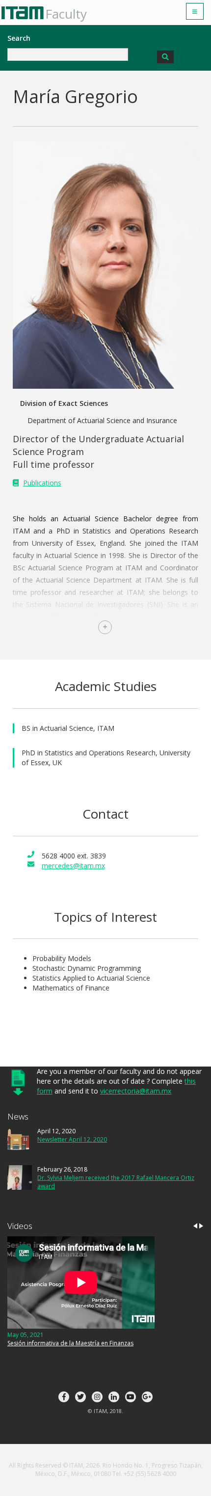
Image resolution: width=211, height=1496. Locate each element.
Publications (42, 482)
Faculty (66, 14)
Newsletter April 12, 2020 (72, 1139)
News (17, 1116)
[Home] (26, 13)
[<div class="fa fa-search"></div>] (165, 57)
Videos (19, 1225)
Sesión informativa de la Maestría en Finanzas (70, 1343)
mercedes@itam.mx (73, 865)
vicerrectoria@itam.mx (135, 1090)
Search (18, 38)
